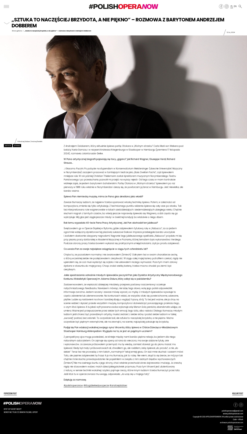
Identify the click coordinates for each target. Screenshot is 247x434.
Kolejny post (237, 393)
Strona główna (17, 31)
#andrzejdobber (118, 385)
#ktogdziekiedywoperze (96, 385)
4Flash (240, 419)
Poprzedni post (10, 393)
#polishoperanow (73, 385)
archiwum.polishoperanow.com (231, 423)
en (235, 6)
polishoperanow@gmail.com (232, 411)
